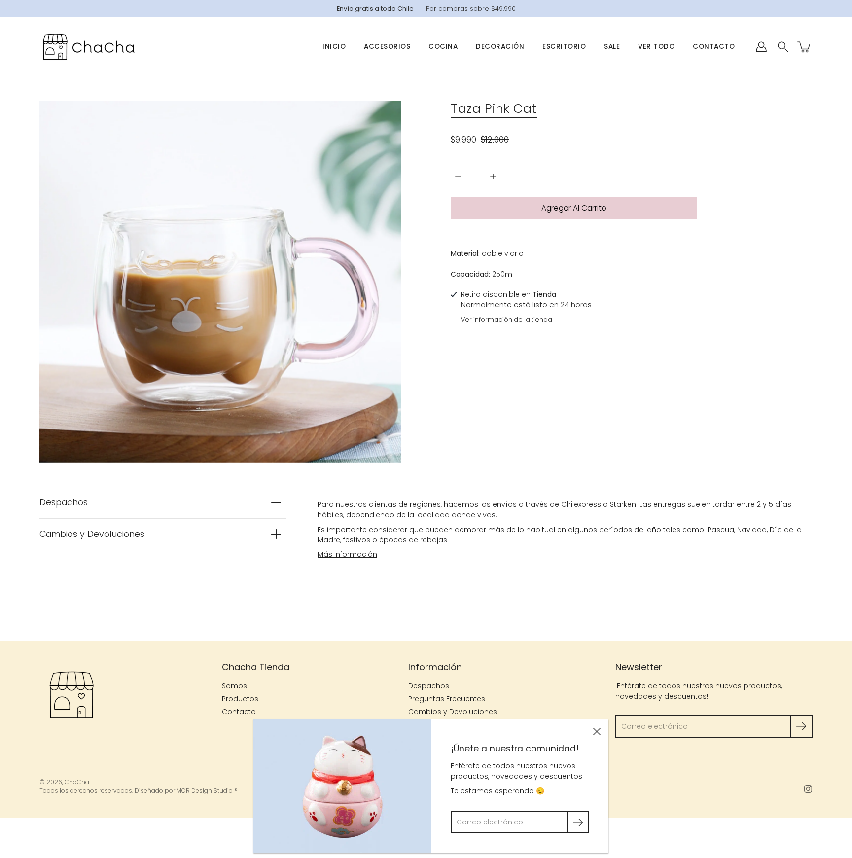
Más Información (347, 554)
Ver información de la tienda (506, 319)
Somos (234, 686)
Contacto (714, 46)
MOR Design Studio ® (207, 790)
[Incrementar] (493, 176)
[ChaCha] (88, 46)
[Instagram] (808, 789)
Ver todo (656, 46)
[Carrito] (805, 47)
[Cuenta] (761, 47)
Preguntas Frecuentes (446, 699)
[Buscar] (783, 47)
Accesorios (387, 46)
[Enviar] (801, 726)
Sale (612, 46)
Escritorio (564, 46)
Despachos (63, 502)
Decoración (500, 46)
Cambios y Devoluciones (91, 534)
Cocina (443, 46)
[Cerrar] (596, 731)
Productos (240, 699)
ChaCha (77, 782)
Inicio (334, 46)
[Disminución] (458, 176)
